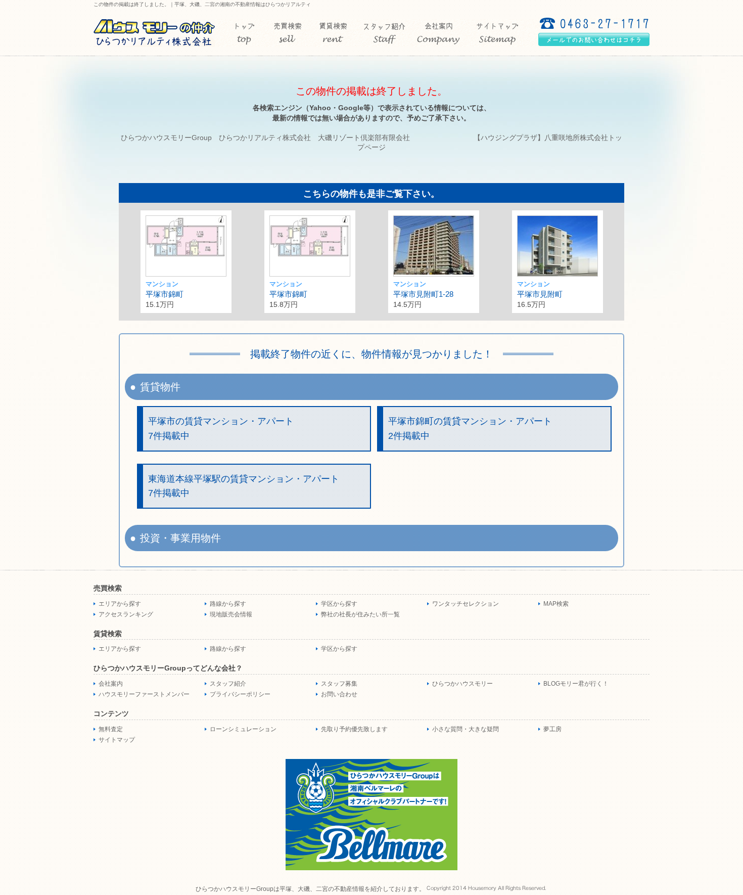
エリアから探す (120, 603)
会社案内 (111, 683)
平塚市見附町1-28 (423, 294)
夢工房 (552, 729)
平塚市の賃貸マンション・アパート (221, 428)
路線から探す (228, 603)
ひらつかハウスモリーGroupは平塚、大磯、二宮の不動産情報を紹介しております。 (310, 888)
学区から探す (339, 603)
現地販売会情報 (231, 614)
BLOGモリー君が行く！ (576, 683)
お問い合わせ (339, 694)
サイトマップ (117, 739)
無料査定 (111, 729)
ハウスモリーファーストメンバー (144, 694)
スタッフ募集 (339, 683)
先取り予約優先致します (354, 729)
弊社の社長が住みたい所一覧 (360, 614)
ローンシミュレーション (243, 729)
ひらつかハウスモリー (462, 683)
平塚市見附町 (540, 294)
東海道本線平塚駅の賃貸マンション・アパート (243, 486)
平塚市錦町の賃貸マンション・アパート (470, 428)
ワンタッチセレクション (465, 603)
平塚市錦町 (164, 294)
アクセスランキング (126, 614)
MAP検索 (556, 603)
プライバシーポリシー (240, 694)
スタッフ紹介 (228, 683)
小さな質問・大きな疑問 (465, 729)
